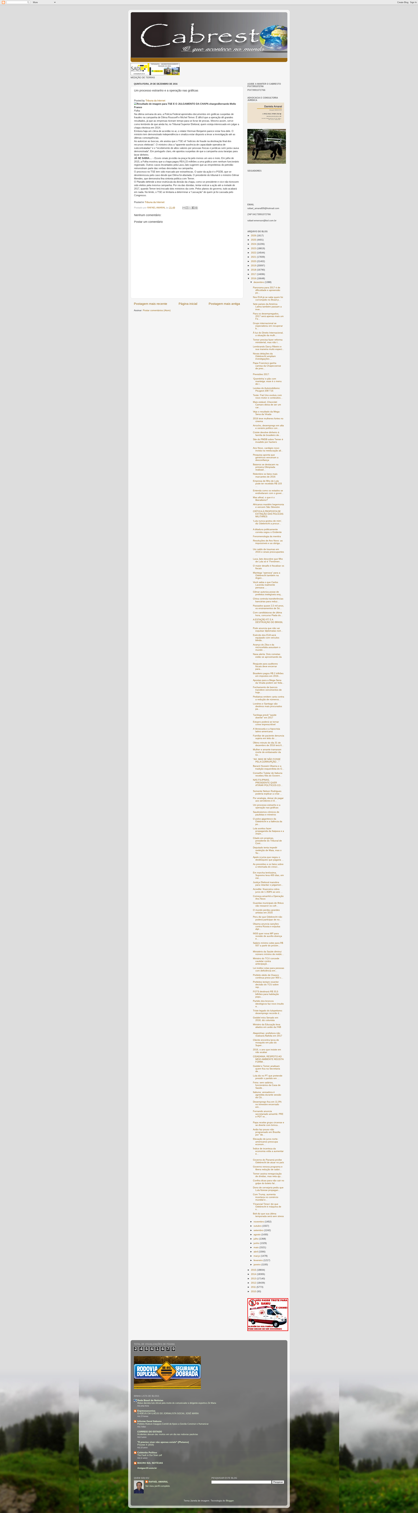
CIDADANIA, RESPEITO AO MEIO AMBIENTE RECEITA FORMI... (268, 1059)
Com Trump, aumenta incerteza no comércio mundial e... (265, 1197)
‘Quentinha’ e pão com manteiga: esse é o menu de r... (267, 381)
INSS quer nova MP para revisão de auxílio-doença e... (267, 936)
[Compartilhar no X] (190, 207)
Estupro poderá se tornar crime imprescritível (266, 723)
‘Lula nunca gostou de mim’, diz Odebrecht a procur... (267, 522)
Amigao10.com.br (147, 1468)
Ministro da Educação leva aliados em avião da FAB (267, 1025)
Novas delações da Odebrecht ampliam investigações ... (264, 356)
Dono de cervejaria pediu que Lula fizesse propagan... (268, 1188)
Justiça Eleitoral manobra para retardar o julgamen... (268, 883)
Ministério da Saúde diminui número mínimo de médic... (268, 952)
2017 (254, 274)
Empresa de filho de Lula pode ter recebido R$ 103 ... (267, 483)
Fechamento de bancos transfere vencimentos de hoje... (267, 690)
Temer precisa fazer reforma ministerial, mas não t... (267, 341)
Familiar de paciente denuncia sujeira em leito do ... (268, 737)
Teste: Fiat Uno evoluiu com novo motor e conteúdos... (267, 396)
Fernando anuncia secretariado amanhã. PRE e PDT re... (268, 1114)
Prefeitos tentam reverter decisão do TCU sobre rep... (266, 984)
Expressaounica (146, 1411)
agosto (257, 1234)
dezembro (259, 282)
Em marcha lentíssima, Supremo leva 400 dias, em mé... (268, 875)
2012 (254, 1283)
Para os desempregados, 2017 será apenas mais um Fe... (268, 316)
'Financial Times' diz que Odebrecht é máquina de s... (267, 1206)
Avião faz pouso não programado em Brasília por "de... (266, 1132)
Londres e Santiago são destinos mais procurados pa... (267, 706)
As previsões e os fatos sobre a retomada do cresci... (268, 865)
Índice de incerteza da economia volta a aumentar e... (268, 1151)
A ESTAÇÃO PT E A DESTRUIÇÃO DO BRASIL (268, 620)
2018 (254, 270)
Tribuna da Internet (155, 100)
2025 (254, 240)
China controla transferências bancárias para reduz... (268, 600)
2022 (254, 252)
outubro (258, 1226)
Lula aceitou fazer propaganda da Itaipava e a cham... (268, 831)
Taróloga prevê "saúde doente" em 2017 (264, 716)
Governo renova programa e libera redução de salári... (267, 1168)
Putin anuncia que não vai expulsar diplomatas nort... (268, 629)
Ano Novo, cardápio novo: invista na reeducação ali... (268, 449)
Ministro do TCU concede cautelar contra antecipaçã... (266, 961)
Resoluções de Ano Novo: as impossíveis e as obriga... (268, 542)
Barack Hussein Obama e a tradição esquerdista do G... (268, 767)
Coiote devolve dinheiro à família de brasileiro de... (267, 433)
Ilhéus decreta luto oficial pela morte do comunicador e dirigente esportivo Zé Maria (176, 1403)
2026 (254, 235)
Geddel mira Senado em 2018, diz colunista (265, 1018)
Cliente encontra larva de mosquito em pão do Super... (266, 1042)
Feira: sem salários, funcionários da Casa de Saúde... (267, 1085)
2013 (254, 1278)
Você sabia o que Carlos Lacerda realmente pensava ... (265, 585)
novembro (259, 1221)
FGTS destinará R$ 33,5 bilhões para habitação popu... (266, 994)
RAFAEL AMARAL (158, 1482)
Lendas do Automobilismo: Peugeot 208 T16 (266, 389)
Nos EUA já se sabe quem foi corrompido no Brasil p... (268, 298)
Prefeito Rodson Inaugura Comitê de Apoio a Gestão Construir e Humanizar (173, 1424)
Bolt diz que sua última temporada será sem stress (268, 1215)
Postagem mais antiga (224, 303)
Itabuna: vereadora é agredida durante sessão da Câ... (267, 1095)
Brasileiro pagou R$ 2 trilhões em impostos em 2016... (268, 674)
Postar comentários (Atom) (157, 310)
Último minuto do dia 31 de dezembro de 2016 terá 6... (268, 744)
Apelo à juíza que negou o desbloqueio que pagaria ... (268, 858)
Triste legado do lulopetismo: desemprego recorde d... (268, 1011)
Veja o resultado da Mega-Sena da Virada (266, 413)
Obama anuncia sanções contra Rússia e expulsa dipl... (266, 926)
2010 (254, 1291)
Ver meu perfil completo (157, 1486)
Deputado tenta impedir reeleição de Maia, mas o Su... (267, 850)
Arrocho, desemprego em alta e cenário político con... (268, 426)
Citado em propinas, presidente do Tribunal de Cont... (267, 841)
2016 (254, 278)
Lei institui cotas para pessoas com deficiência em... (268, 969)
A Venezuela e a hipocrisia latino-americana (266, 730)
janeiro (257, 1264)
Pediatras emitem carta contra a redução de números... (268, 698)
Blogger (230, 1500)
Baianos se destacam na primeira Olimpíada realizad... (265, 467)
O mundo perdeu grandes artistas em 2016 (266, 911)
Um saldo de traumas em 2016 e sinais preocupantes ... (268, 552)
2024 (254, 244)
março (257, 1256)
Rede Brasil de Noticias (150, 1400)
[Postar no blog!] (187, 207)
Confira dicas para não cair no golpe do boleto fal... (268, 1181)
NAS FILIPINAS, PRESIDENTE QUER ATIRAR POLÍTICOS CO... (267, 782)
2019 (254, 265)
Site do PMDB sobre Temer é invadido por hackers (268, 440)
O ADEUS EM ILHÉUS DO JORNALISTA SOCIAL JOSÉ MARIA (168, 1413)
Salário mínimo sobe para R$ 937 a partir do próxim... (268, 944)
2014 (254, 1274)
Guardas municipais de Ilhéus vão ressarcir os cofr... (268, 904)
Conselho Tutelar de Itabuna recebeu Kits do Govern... (267, 774)
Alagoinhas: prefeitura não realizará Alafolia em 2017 (267, 1034)
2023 (254, 248)
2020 (254, 261)
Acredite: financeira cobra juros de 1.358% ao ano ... (268, 890)
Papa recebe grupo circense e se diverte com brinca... (268, 1123)
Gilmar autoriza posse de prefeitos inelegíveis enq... (267, 593)
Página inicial (188, 303)
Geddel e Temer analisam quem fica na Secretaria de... (266, 1069)
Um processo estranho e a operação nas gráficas (266, 806)
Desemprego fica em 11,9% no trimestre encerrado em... (267, 1104)
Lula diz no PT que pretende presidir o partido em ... (267, 1077)
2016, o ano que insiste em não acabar (267, 1050)
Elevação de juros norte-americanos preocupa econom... (265, 1141)
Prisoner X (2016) (145, 1445)
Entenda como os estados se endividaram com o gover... (268, 491)
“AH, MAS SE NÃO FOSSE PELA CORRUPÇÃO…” (267, 760)
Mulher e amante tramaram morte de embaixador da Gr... (267, 752)
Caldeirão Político (147, 1452)
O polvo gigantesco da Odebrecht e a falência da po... (267, 821)
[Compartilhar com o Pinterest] (196, 207)
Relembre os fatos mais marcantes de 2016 (265, 475)
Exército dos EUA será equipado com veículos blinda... (266, 638)
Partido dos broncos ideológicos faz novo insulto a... (268, 1003)
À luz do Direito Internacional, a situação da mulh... (268, 334)
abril (256, 1251)
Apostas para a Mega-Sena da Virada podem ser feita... (268, 681)
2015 (254, 1270)
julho (256, 1239)
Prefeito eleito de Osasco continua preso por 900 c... (268, 976)
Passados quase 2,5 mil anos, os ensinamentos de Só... (268, 607)
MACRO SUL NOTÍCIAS (150, 1463)
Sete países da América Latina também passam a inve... (267, 306)
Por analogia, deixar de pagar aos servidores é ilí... (268, 799)
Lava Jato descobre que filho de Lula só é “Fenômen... (268, 560)
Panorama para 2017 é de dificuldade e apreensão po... (266, 290)
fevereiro (258, 1260)
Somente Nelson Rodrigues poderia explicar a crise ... (267, 792)
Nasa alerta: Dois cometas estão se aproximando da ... (267, 657)
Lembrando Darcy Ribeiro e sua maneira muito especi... (268, 347)
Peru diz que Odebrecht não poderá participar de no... (267, 918)
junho (257, 1243)
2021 (254, 257)
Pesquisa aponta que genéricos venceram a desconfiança (265, 457)
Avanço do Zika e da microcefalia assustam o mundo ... (266, 647)
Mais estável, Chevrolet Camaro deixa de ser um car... (267, 405)
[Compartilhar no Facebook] (193, 207)
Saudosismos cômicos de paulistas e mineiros (266, 813)
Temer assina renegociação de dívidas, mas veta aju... (267, 1175)
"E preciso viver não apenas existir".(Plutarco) (163, 1442)
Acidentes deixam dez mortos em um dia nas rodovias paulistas (167, 1434)
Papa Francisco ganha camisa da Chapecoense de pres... (267, 366)
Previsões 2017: (261, 374)
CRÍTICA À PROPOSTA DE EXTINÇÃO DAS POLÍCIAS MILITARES (268, 514)
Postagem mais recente (150, 303)
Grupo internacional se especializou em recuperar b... (268, 326)
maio (256, 1247)
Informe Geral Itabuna (149, 1421)
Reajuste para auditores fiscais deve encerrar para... (265, 666)
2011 (254, 1287)
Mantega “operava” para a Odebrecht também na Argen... (266, 575)
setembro (259, 1230)
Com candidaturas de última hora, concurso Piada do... (268, 613)
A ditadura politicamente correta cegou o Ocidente (267, 530)
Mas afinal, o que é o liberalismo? (264, 498)
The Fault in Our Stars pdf (149, 1455)
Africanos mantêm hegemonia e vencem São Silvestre (268, 505)
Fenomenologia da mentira (267, 536)
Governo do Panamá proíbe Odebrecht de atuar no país (268, 1161)
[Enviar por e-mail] (183, 207)
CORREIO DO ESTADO (149, 1431)
